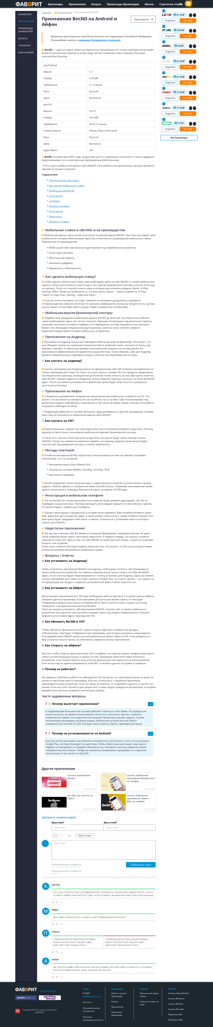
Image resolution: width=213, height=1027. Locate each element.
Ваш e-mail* (110, 823)
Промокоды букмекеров (123, 4)
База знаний (26, 52)
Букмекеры (55, 4)
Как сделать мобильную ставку (66, 185)
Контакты (87, 1002)
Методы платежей (59, 206)
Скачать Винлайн (176, 1009)
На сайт (188, 20)
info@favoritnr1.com (92, 996)
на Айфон (54, 201)
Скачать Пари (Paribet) (178, 993)
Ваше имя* (58, 823)
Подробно (170, 20)
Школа (149, 4)
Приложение (141, 19)
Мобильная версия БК (61, 190)
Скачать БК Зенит (176, 998)
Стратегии (24, 45)
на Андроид (56, 195)
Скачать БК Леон (175, 1004)
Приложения (77, 4)
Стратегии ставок (171, 4)
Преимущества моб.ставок (64, 180)
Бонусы (96, 4)
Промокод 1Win (175, 1014)
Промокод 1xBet (175, 1019)
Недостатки (55, 216)
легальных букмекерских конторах (99, 40)
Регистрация (56, 211)
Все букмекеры (179, 137)
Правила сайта (48, 990)
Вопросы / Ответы (59, 221)
